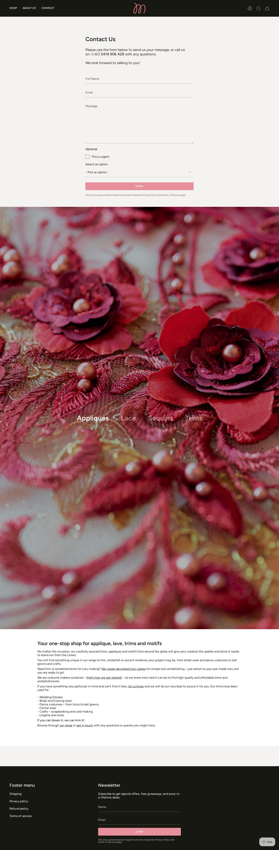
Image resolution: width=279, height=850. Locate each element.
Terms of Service (170, 195)
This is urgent (100, 156)
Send (139, 186)
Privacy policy (18, 801)
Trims (193, 418)
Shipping (15, 794)
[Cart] (267, 8)
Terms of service (20, 816)
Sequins (160, 418)
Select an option (96, 164)
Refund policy (18, 808)
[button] (13, 8)
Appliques (93, 418)
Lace (128, 418)
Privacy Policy (150, 195)
